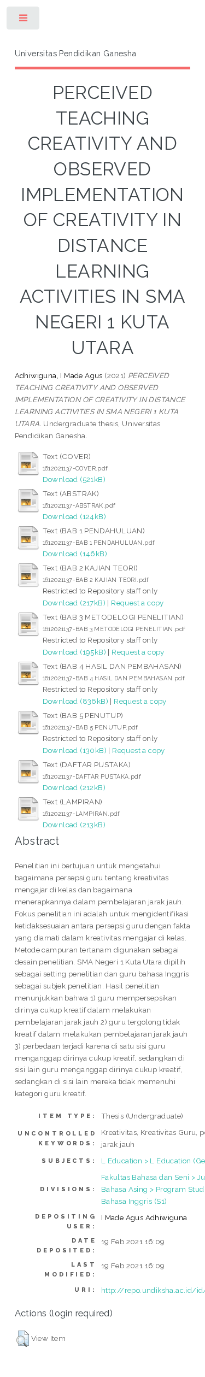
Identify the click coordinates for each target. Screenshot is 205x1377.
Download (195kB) (74, 652)
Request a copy (137, 602)
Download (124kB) (74, 516)
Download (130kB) (75, 750)
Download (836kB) (75, 701)
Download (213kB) (74, 824)
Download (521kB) (74, 479)
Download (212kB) (74, 787)
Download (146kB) (75, 553)
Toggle (24, 20)
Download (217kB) (74, 602)
